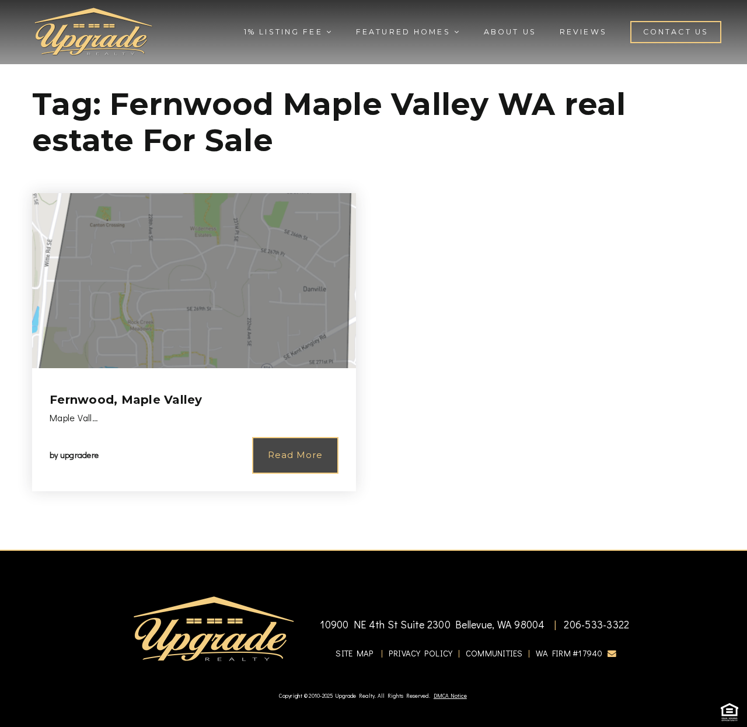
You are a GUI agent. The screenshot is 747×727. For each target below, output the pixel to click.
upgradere (79, 454)
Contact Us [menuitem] (675, 31)
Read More (295, 454)
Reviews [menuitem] (583, 31)
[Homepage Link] (93, 30)
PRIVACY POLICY (421, 653)
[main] (373, 275)
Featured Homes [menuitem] (405, 31)
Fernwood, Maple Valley (126, 400)
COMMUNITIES (494, 653)
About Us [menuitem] (510, 31)
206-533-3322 (595, 624)
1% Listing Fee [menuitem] (285, 31)
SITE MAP (355, 653)
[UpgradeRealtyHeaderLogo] (213, 628)
